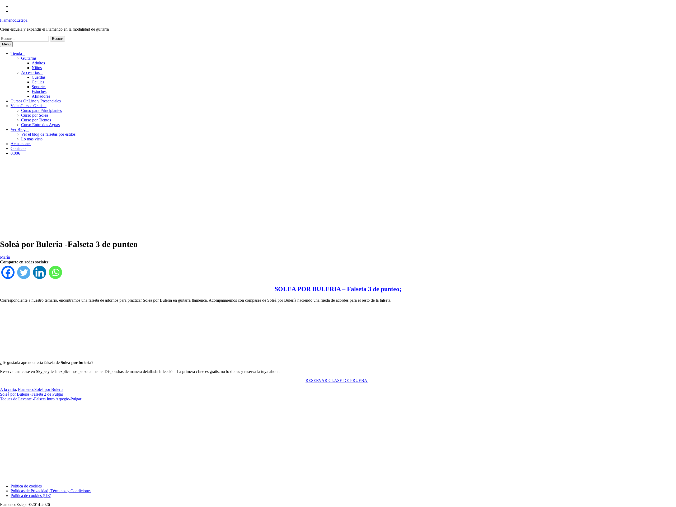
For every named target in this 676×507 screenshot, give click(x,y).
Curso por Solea (34, 115)
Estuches (39, 91)
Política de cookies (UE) (31, 495)
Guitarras (28, 58)
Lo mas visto (32, 139)
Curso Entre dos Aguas (40, 124)
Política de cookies (26, 486)
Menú (6, 44)
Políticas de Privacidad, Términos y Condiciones (51, 491)
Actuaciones (21, 143)
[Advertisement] (338, 197)
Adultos (38, 63)
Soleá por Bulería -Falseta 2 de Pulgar (31, 394)
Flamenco (26, 389)
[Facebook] (8, 272)
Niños (37, 67)
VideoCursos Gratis (27, 105)
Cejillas (38, 82)
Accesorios (30, 72)
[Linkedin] (40, 272)
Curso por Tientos (36, 120)
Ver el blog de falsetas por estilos (48, 134)
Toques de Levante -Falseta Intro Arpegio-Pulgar (40, 399)
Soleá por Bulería (48, 389)
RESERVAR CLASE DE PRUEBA (337, 380)
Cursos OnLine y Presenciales (36, 101)
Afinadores (41, 96)
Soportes (39, 86)
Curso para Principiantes (41, 110)
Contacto (18, 148)
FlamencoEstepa (13, 20)
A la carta (8, 389)
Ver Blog (18, 129)
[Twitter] (24, 272)
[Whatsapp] (55, 272)
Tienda (16, 53)
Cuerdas (38, 77)
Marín (5, 257)
